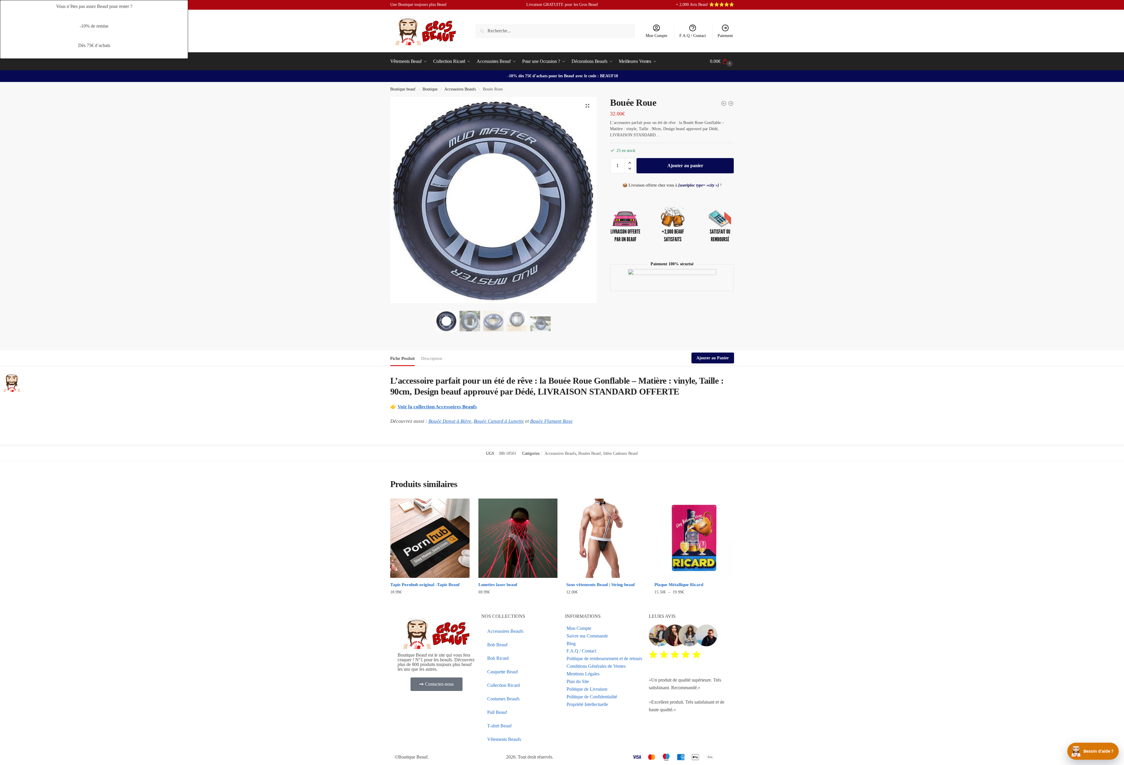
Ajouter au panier (685, 165)
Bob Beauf (497, 644)
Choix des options (429, 604)
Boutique (430, 89)
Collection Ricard (503, 685)
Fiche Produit (402, 358)
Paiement (725, 35)
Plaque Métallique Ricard (678, 584)
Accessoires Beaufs (460, 89)
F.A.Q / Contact (692, 35)
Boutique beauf (403, 89)
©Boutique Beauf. (412, 756)
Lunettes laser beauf (497, 584)
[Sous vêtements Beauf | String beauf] (606, 538)
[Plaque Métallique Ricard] (694, 538)
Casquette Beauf (502, 671)
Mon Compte (656, 35)
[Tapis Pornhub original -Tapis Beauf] (430, 538)
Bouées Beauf (589, 453)
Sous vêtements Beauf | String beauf (600, 584)
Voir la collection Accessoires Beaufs (437, 407)
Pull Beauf (497, 712)
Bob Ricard (498, 658)
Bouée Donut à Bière (449, 421)
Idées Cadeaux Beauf (620, 453)
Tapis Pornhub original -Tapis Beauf (425, 584)
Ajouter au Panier (712, 358)
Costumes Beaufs (503, 698)
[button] (587, 105)
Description (431, 358)
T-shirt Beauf (499, 725)
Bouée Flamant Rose (551, 421)
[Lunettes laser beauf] (518, 538)
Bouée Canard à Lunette (499, 421)
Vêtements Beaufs (504, 739)
